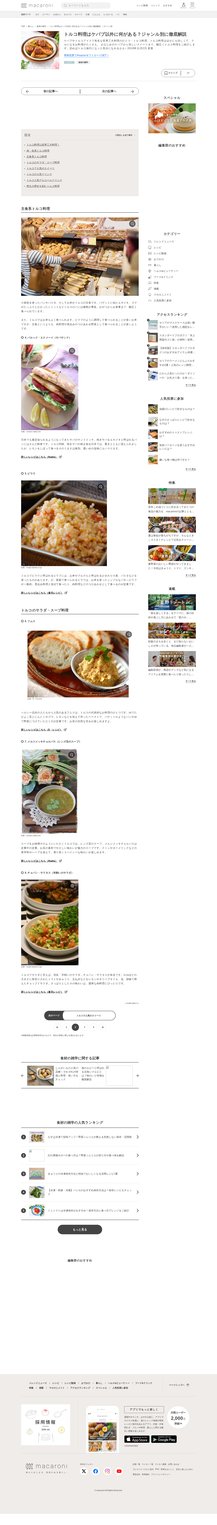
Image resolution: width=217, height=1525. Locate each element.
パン (118, 14)
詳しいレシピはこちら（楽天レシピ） (42, 592)
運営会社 (136, 1474)
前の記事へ (51, 91)
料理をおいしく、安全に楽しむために (177, 1469)
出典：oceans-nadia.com (31, 432)
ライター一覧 (147, 1464)
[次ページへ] (102, 1027)
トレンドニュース (38, 1383)
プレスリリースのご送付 (143, 1469)
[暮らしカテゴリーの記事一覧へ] (69, 62)
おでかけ (85, 1383)
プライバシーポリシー (160, 1474)
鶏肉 (125, 14)
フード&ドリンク (143, 1383)
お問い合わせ (173, 1464)
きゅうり (68, 14)
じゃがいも (108, 14)
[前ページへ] (57, 1027)
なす (37, 14)
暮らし (99, 1383)
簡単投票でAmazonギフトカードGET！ (86, 55)
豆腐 (87, 14)
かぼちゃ (57, 14)
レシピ (55, 1383)
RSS (157, 1469)
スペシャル (101, 1388)
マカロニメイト (57, 1388)
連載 (41, 1388)
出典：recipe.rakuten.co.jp (31, 567)
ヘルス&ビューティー (119, 1383)
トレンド (155, 5)
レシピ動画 (142, 5)
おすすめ (167, 5)
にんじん (96, 14)
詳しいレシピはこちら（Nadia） (39, 457)
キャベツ (78, 14)
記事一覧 (136, 1464)
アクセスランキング (80, 1388)
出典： (30, 699)
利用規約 (145, 1474)
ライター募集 (160, 1464)
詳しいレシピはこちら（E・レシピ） (41, 729)
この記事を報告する (131, 1003)
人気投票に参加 (120, 1388)
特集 (31, 1388)
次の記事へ (109, 91)
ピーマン (46, 14)
